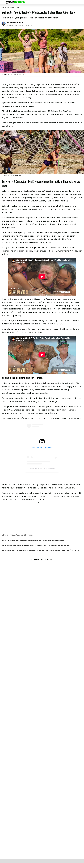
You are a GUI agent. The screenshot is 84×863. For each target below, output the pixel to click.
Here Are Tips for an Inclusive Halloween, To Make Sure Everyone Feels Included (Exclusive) (40, 550)
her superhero (22, 406)
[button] (4, 2)
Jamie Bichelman (16, 23)
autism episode (24, 251)
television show (67, 84)
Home (4, 7)
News (18, 7)
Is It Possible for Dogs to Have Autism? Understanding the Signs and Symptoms (36, 545)
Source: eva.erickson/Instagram (14, 74)
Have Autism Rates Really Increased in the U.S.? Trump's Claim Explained (33, 540)
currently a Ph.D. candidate (15, 201)
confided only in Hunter (43, 383)
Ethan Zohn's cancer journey (39, 91)
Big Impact (11, 7)
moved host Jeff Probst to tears (61, 94)
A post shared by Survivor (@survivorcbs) (42, 468)
